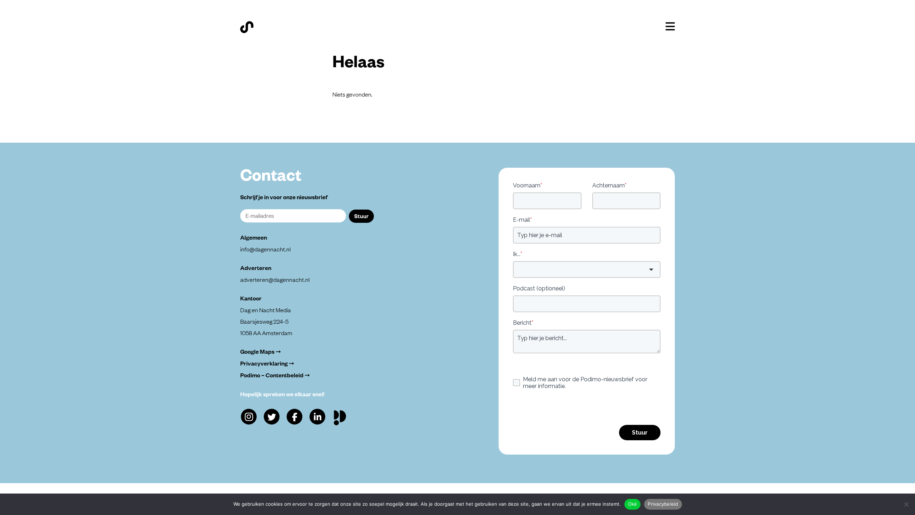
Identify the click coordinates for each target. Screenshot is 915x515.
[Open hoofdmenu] (670, 26)
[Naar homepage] (246, 27)
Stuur (361, 216)
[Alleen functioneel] (906, 504)
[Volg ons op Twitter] (272, 417)
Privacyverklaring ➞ (267, 363)
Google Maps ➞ (260, 351)
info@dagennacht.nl (265, 249)
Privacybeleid (663, 504)
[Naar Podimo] (341, 416)
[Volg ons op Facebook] (294, 417)
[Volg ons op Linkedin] (317, 417)
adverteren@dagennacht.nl (275, 279)
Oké (632, 504)
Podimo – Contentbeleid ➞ (275, 375)
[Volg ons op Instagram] (249, 417)
